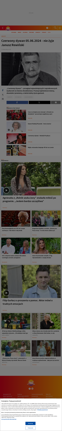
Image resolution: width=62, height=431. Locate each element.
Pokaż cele (30, 428)
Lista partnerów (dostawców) (8, 419)
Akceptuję (30, 423)
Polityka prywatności (42, 410)
